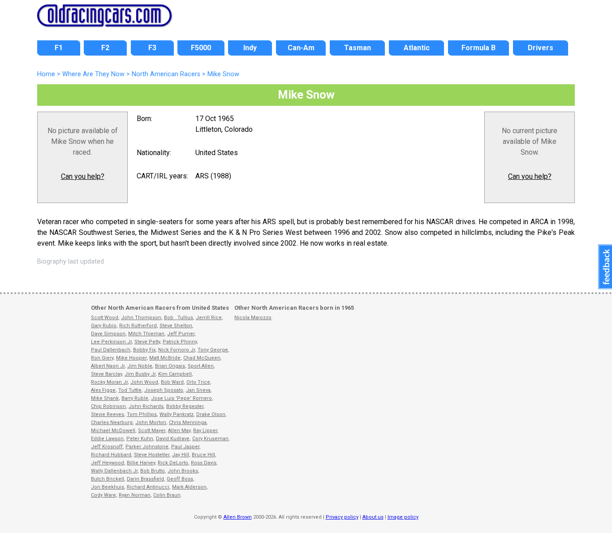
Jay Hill (180, 455)
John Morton (150, 422)
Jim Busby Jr (140, 374)
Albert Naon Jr (108, 366)
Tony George (213, 350)
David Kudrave (173, 439)
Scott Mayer (151, 430)
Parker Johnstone (146, 447)
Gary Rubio (103, 326)
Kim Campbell (175, 374)
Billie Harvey (141, 463)
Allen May (179, 430)
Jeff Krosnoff (107, 447)
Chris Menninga (188, 422)
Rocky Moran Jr (109, 382)
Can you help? (82, 176)
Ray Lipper (205, 430)
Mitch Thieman (146, 334)
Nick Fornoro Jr (176, 350)
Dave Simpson (108, 334)
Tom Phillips (142, 414)
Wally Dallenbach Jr (114, 471)
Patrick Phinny (180, 342)
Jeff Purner (180, 334)
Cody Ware (103, 495)
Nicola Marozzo (253, 318)
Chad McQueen (201, 358)
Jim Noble (139, 366)
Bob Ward (172, 382)
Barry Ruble (134, 398)
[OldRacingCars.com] (104, 21)
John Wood (144, 382)
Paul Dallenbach (110, 350)
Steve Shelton (175, 326)
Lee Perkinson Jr (111, 342)
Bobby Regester (184, 406)
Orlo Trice (198, 382)
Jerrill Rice (209, 318)
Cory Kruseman (210, 439)
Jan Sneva (198, 390)
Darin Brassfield (145, 479)
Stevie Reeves (107, 414)
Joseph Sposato (163, 390)
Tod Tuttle (130, 390)
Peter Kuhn (139, 439)
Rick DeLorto (173, 463)
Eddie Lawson (107, 439)
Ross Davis (203, 463)
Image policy (403, 517)
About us (373, 517)
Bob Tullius (178, 318)
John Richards (146, 406)
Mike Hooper (131, 358)
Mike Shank (105, 398)
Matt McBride (165, 358)
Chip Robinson (108, 406)
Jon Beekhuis (107, 487)
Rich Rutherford (138, 326)
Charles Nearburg (112, 422)
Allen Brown (238, 517)
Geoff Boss (180, 479)
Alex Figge (103, 390)
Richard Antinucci (148, 487)
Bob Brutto (152, 471)
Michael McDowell (113, 430)
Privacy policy (342, 517)
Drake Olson (210, 414)
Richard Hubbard (111, 455)
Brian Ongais (170, 366)
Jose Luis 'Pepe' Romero (181, 398)
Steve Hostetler (151, 455)
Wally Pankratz (176, 414)
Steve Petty (147, 342)
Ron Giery (102, 358)
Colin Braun (167, 495)
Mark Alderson (189, 487)
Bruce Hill (203, 455)
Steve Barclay (106, 374)
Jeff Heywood (107, 463)
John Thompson (141, 318)
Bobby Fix (144, 350)
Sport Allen (201, 366)
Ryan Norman (135, 495)
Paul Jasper (185, 447)
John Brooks (183, 471)
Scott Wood (104, 318)
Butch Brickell (107, 479)
